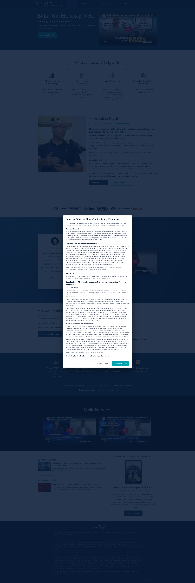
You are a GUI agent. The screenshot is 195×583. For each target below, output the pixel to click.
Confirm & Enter (121, 364)
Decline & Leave (102, 364)
